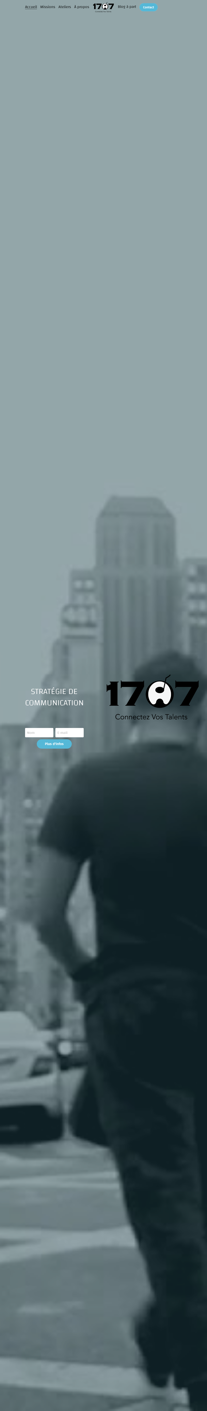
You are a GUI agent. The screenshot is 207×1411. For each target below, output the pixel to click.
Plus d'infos (54, 744)
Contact (148, 7)
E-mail (62, 732)
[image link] (103, 7)
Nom (31, 732)
